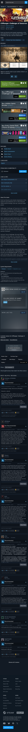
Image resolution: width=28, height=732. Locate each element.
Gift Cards (5, 691)
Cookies (5, 705)
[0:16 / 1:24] (14, 54)
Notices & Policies (7, 703)
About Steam (6, 681)
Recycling (17, 689)
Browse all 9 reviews (14, 662)
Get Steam (17, 698)
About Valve (18, 681)
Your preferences (13, 339)
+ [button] (23, 40)
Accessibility (6, 700)
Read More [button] (23, 406)
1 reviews (6, 379)
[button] (3, 6)
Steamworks (6, 686)
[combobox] (15, 2)
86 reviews (7, 456)
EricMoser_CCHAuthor (10, 378)
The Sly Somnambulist (10, 616)
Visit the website (5, 186)
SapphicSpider (8, 639)
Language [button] (3, 359)
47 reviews (13, 537)
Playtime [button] (20, 359)
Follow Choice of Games (12, 298)
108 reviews (7, 497)
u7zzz (6, 536)
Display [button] (3, 362)
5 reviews (13, 618)
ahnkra (6, 577)
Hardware (17, 686)
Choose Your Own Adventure (13, 40)
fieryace (6, 455)
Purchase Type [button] (14, 356)
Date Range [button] (12, 359)
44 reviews (7, 422)
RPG (3, 40)
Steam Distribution (7, 689)
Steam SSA (5, 683)
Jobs (16, 683)
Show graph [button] (22, 362)
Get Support (18, 703)
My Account (18, 705)
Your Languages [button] (8, 367)
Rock (6, 496)
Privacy (4, 698)
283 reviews (7, 578)
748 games (7, 537)
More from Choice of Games (15, 289)
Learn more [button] (23, 171)
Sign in (2, 71)
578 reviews (7, 640)
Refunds (5, 708)
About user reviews (5, 339)
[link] (13, 118)
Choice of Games (10, 25)
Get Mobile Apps (8, 727)
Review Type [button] (4, 356)
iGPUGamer (7, 421)
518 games (7, 618)
